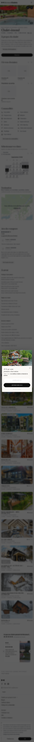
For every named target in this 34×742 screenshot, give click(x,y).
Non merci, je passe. (17, 389)
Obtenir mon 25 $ (17, 385)
